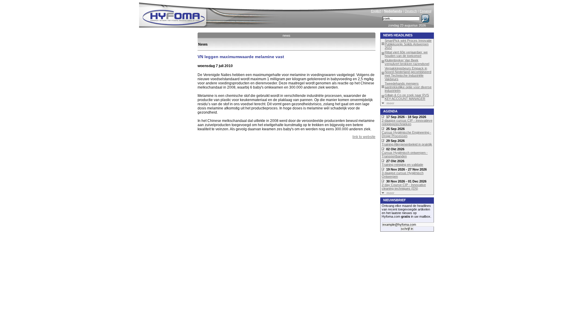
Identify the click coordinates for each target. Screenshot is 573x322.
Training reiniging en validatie (402, 164)
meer (390, 103)
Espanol (425, 11)
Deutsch (411, 11)
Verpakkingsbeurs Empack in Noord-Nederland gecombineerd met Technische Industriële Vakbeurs (408, 73)
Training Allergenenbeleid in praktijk (407, 144)
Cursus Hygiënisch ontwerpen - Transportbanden (405, 154)
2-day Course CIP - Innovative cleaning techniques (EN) (404, 186)
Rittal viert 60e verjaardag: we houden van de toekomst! (406, 54)
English (376, 11)
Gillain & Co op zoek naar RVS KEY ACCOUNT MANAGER (407, 96)
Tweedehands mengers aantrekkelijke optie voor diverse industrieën (408, 87)
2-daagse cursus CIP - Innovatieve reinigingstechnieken (407, 122)
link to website (363, 137)
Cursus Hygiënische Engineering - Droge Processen (406, 134)
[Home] (214, 13)
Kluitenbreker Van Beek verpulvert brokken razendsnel (407, 62)
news (286, 35)
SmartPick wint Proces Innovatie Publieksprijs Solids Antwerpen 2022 (408, 44)
